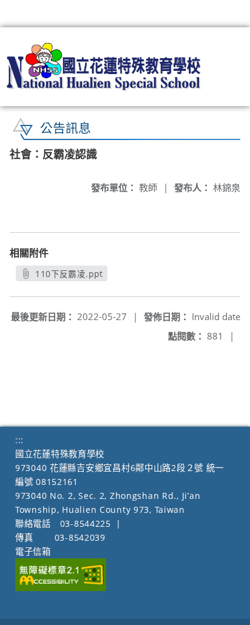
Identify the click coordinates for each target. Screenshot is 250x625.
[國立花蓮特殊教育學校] (104, 66)
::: (19, 440)
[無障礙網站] (60, 587)
